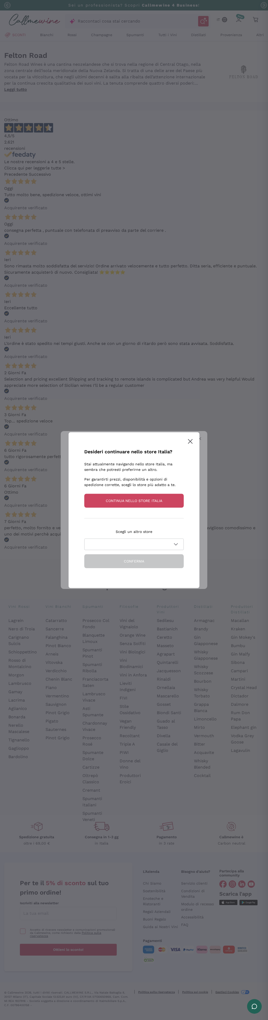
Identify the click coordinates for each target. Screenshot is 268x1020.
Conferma (134, 561)
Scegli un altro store (134, 531)
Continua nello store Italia (134, 500)
